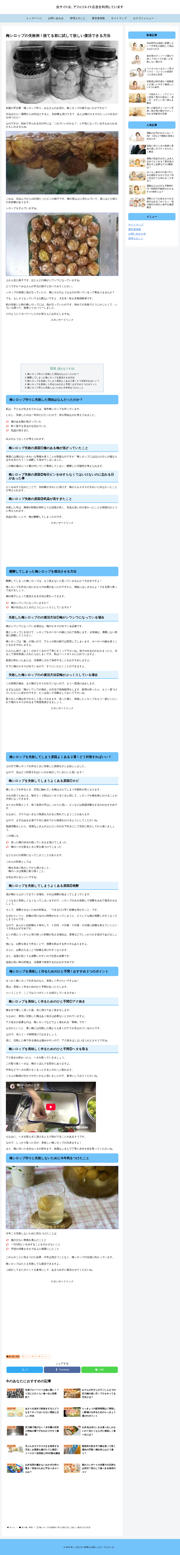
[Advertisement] (62, 341)
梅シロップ (45, 1356)
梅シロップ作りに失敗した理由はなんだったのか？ (53, 374)
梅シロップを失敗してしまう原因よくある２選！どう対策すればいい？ (63, 381)
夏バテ (27, 1356)
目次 (53, 368)
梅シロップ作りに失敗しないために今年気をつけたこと (55, 387)
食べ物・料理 (14, 1356)
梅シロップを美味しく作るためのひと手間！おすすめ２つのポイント (62, 384)
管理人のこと (135, 238)
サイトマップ (135, 224)
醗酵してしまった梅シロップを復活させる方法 (51, 377)
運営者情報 (134, 229)
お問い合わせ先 (137, 233)
